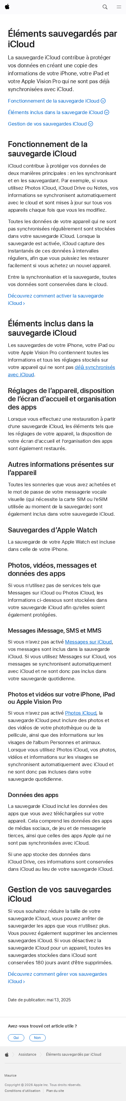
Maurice (10, 1075)
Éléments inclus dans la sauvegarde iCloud (55, 112)
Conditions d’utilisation (22, 1091)
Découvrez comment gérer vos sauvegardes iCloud (57, 977)
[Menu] (119, 7)
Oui (16, 1038)
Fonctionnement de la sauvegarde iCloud (53, 101)
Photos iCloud (80, 713)
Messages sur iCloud (88, 642)
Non (37, 1038)
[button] (105, 7)
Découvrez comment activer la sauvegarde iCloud (55, 299)
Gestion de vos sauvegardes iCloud (47, 124)
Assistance (27, 1054)
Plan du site (55, 1091)
